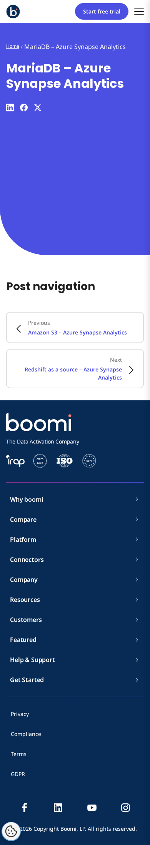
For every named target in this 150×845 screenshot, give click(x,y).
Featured (23, 639)
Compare (23, 519)
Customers (26, 619)
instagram (125, 807)
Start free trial (101, 11)
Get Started (27, 679)
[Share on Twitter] (38, 107)
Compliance (26, 733)
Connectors (26, 559)
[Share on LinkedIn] (10, 107)
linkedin (58, 807)
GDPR (18, 774)
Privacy (20, 713)
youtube (92, 807)
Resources (25, 599)
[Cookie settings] (11, 831)
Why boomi (26, 499)
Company (24, 579)
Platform (23, 539)
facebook (24, 807)
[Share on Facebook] (24, 107)
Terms (19, 754)
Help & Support (32, 659)
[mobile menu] (139, 11)
